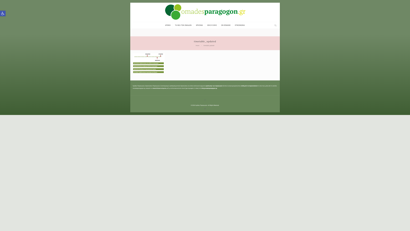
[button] (3, 13)
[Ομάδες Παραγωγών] (205, 12)
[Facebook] (205, 109)
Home (197, 45)
